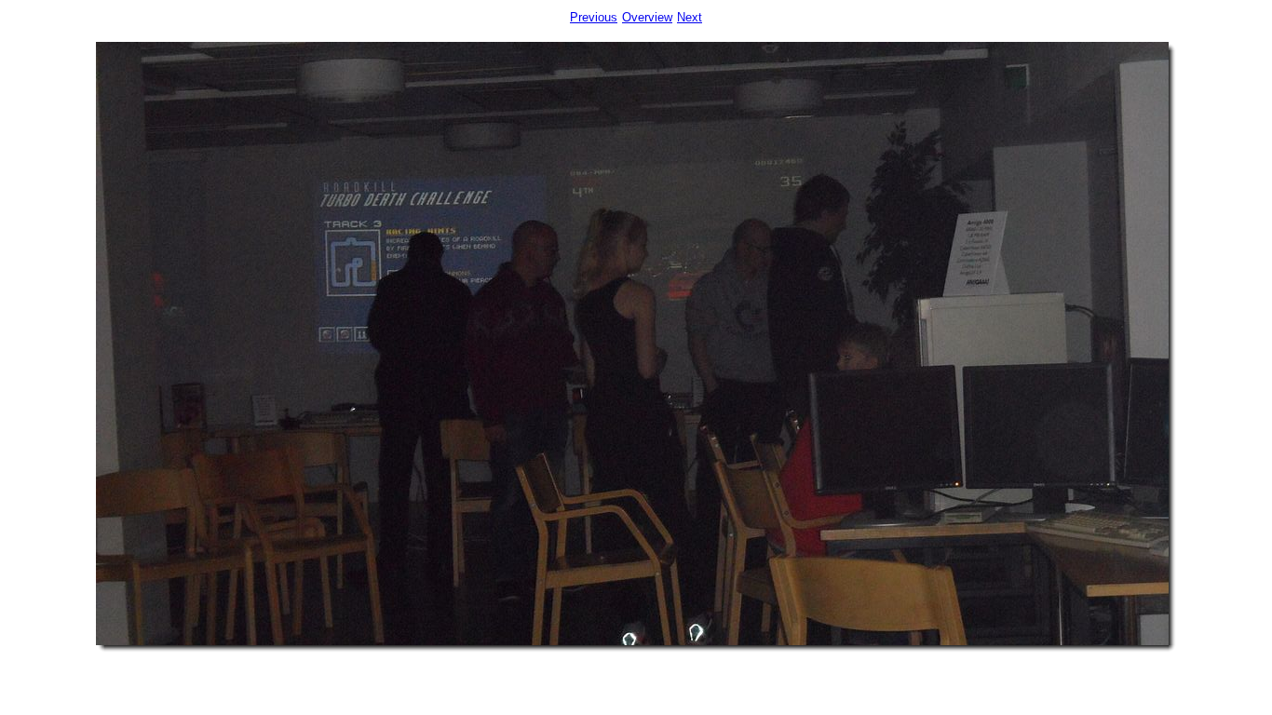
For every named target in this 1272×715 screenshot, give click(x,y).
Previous (593, 17)
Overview (647, 17)
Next (689, 17)
